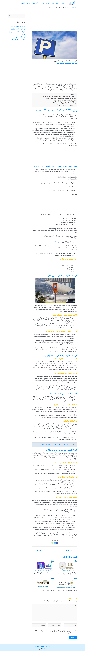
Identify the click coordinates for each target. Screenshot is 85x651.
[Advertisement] (54, 22)
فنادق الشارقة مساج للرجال (18, 26)
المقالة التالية (38, 550)
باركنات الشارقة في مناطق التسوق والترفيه (64, 100)
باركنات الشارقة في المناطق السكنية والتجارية (63, 102)
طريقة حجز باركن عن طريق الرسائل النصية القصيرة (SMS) (60, 98)
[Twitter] (55, 543)
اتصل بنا (37, 646)
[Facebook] (57, 543)
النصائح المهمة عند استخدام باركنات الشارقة (64, 105)
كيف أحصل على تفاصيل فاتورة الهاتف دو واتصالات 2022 (44, 573)
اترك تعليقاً (74, 63)
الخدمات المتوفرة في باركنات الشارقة (65, 103)
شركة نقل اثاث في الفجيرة (47, 590)
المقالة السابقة (70, 550)
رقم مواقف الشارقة (20, 37)
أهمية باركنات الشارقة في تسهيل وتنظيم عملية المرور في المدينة (59, 96)
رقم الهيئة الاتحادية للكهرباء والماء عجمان (67, 590)
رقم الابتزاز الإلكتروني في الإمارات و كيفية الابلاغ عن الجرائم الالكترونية (67, 573)
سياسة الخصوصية (45, 646)
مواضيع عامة (68, 63)
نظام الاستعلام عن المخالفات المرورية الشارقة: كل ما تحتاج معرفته (54, 444)
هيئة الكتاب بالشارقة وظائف (18, 29)
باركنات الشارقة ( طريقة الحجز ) (17, 39)
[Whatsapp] (52, 543)
